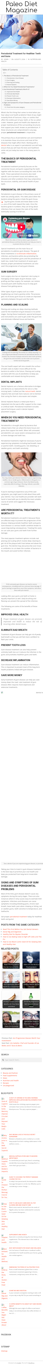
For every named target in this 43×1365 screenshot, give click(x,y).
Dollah (19, 1363)
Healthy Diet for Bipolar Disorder (15, 934)
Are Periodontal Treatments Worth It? (17, 89)
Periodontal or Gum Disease (15, 78)
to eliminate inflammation (26, 253)
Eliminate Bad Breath (13, 94)
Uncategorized (8, 1085)
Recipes (6, 1083)
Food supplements (10, 1075)
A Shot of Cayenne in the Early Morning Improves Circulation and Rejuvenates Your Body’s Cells (25, 1100)
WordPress (31, 1363)
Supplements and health (18, 1234)
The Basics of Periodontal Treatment (16, 76)
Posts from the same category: (16, 107)
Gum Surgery (11, 80)
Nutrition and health (11, 1080)
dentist (4, 145)
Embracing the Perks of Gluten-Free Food (24, 1267)
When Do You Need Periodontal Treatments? (19, 87)
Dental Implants (11, 84)
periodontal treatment (18, 917)
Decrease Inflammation (14, 98)
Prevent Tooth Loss (12, 96)
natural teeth (30, 391)
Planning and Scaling (13, 82)
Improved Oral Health (13, 91)
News (5, 1078)
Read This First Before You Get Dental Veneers (20, 929)
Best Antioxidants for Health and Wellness (25, 1248)
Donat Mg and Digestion (12, 932)
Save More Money (12, 100)
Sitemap (4, 1351)
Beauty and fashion (10, 1073)
